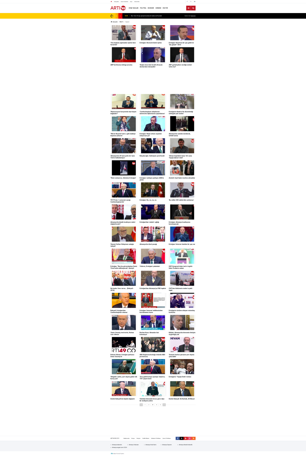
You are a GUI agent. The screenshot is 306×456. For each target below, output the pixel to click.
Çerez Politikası (167, 438)
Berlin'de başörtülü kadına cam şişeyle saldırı (143, 16)
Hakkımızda (126, 438)
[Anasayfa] (111, 1)
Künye (133, 438)
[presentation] (116, 16)
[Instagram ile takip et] (190, 438)
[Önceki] (141, 404)
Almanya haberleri (117, 444)
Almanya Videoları (134, 444)
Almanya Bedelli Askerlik (185, 444)
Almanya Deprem (167, 444)
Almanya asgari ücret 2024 (119, 447)
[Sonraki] (164, 404)
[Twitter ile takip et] (182, 438)
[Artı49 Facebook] (187, 1)
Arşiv (131, 1)
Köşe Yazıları (133, 8)
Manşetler (116, 1)
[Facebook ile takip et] (178, 438)
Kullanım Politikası (156, 438)
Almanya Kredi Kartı (150, 444)
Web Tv (121, 21)
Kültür (165, 8)
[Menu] (188, 8)
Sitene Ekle (136, 1)
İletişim (138, 438)
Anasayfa (115, 21)
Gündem (158, 8)
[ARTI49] (118, 8)
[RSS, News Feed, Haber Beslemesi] (194, 438)
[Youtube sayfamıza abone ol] (186, 438)
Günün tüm (190, 16)
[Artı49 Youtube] (195, 1)
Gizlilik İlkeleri (145, 438)
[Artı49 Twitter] (191, 1)
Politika (143, 8)
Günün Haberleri (124, 1)
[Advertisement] (153, 80)
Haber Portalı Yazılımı (118, 453)
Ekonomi (151, 8)
